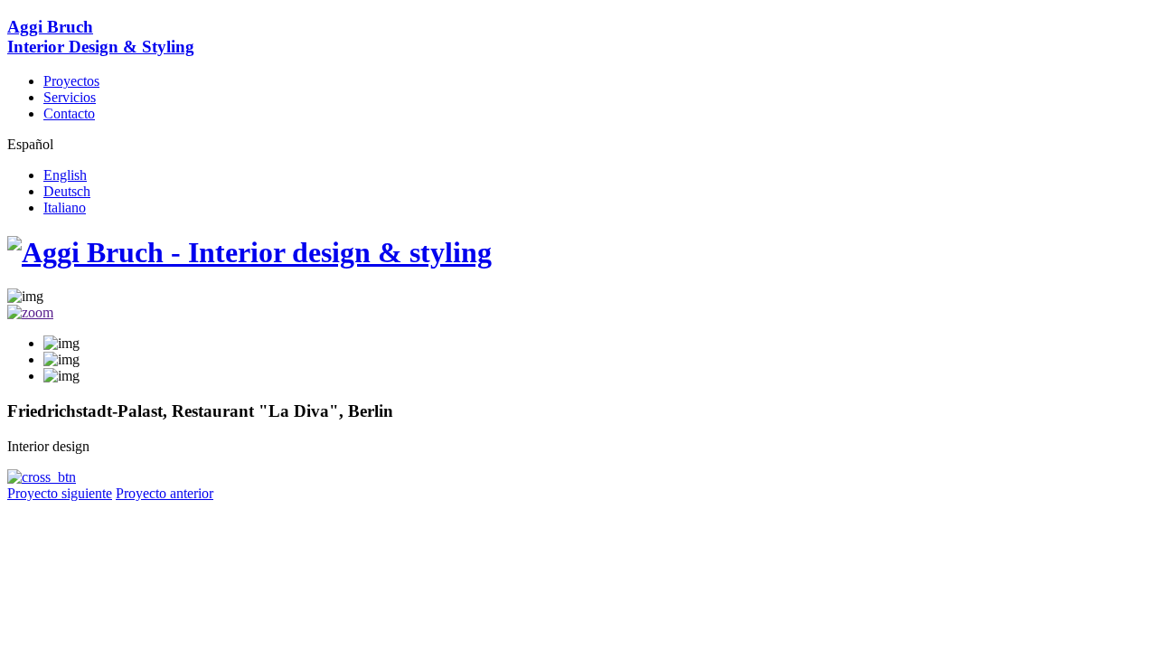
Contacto (69, 113)
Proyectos (71, 81)
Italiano (64, 207)
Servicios (69, 97)
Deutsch (66, 191)
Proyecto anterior (164, 493)
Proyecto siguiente (59, 493)
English (65, 175)
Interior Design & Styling (100, 36)
